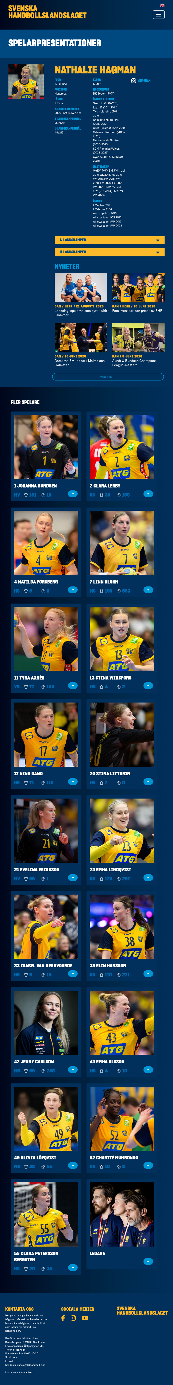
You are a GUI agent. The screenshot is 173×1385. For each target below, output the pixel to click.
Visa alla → (108, 377)
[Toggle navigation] (159, 14)
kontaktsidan (12, 1330)
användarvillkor (23, 1372)
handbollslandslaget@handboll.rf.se (25, 1364)
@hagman (144, 80)
